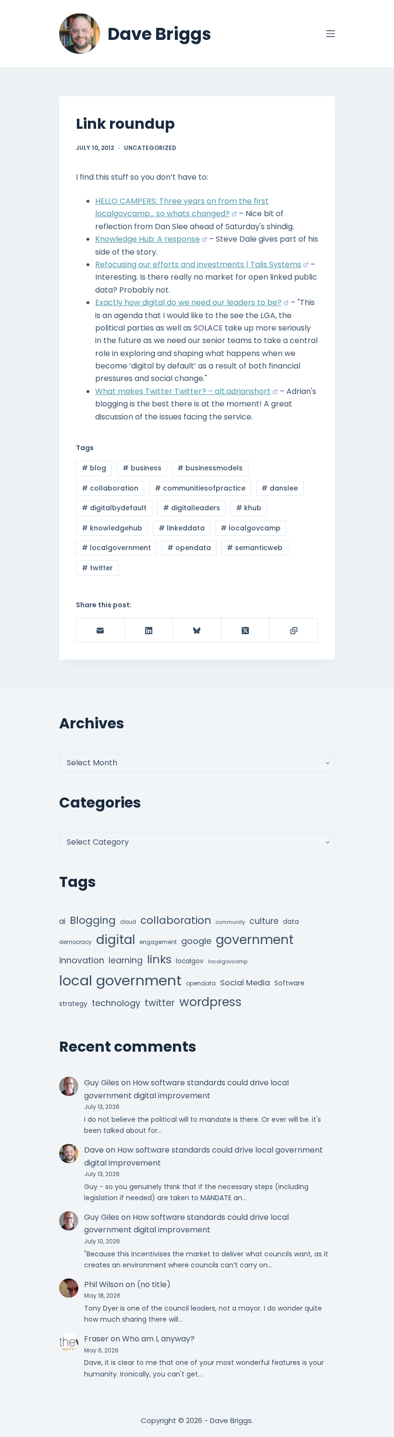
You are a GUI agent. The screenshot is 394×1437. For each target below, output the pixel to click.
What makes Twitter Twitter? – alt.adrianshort (183, 391)
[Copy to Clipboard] (294, 630)
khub (248, 508)
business (142, 468)
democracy (75, 942)
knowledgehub (112, 528)
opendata (189, 548)
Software (289, 983)
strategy (73, 1003)
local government (120, 980)
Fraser (96, 1338)
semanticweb (255, 548)
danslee (279, 488)
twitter (97, 568)
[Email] (100, 630)
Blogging (93, 920)
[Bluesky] (197, 630)
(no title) (154, 1284)
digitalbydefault (114, 508)
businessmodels (210, 468)
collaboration (110, 488)
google (196, 941)
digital (115, 939)
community (230, 922)
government (255, 939)
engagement (158, 942)
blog (94, 468)
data (291, 921)
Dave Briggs (159, 34)
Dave (94, 1149)
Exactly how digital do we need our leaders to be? (188, 302)
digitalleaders (191, 508)
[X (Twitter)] (246, 630)
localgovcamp (251, 528)
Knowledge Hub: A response (147, 239)
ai (62, 921)
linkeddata (182, 528)
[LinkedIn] (149, 630)
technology (116, 1003)
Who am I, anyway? (158, 1338)
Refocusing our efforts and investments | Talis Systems (198, 264)
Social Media (245, 982)
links (159, 959)
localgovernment (116, 548)
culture (264, 921)
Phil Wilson (103, 1284)
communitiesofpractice (200, 488)
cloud (128, 922)
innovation (81, 960)
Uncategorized (150, 148)
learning (126, 960)
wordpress (210, 1002)
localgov (190, 961)
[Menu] (330, 33)
